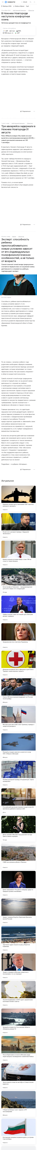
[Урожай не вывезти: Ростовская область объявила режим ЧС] (18, 1021)
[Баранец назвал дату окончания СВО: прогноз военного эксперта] (18, 498)
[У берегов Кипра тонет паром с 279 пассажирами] (18, 1104)
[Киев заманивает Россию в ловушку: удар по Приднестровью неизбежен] (18, 884)
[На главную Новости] (11, 2)
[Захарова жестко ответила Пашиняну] (18, 636)
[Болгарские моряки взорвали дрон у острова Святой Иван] (18, 1131)
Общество (31, 10)
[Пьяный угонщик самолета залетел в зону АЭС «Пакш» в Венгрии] (18, 746)
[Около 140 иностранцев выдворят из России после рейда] (18, 691)
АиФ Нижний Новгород (19, 10)
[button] (18, 285)
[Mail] (6, 2)
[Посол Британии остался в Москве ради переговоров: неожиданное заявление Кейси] (18, 1049)
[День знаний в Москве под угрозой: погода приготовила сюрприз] (18, 829)
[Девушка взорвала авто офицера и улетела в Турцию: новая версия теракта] (18, 664)
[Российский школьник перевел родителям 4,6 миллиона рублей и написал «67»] (18, 801)
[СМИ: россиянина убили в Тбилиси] (18, 856)
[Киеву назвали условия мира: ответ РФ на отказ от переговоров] (18, 553)
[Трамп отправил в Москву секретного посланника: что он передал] (18, 966)
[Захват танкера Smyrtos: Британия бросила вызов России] (18, 911)
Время (14, 236)
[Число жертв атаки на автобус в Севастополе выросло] (18, 1076)
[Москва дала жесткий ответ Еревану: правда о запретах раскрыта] (18, 719)
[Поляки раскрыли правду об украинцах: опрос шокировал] (18, 774)
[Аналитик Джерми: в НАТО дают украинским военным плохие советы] (18, 994)
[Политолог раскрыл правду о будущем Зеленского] (18, 526)
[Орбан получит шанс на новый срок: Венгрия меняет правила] (18, 609)
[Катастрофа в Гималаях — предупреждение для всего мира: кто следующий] (18, 581)
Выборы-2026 (7, 6)
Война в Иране (19, 6)
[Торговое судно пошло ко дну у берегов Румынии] (18, 939)
